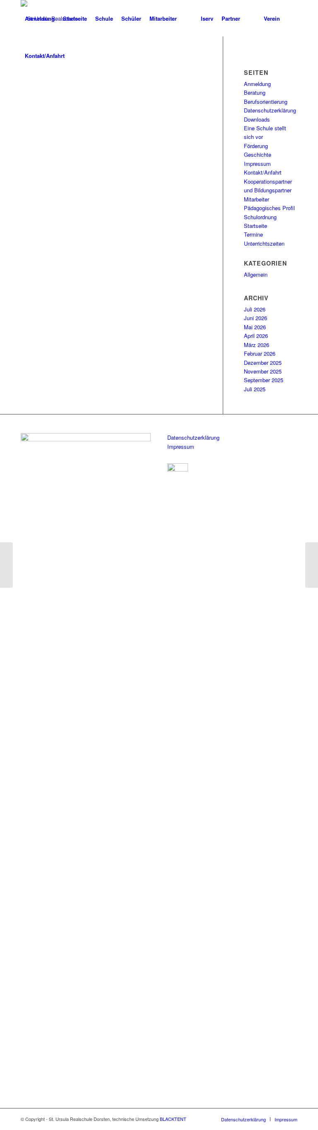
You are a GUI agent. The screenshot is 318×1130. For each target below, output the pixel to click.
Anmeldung (257, 84)
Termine (253, 234)
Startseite (255, 226)
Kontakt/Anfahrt (263, 172)
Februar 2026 (259, 353)
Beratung (254, 92)
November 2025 (263, 371)
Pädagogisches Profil (269, 208)
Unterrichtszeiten (264, 243)
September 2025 (263, 380)
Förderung (256, 146)
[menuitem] (40, 18)
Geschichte (257, 154)
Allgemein (255, 274)
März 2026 (256, 345)
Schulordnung (260, 217)
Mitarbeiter (256, 199)
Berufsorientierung (265, 101)
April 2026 (256, 336)
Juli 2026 (254, 309)
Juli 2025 (254, 389)
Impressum (257, 164)
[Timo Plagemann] (6, 565)
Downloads (257, 119)
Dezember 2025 (263, 362)
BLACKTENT (173, 1119)
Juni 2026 (255, 318)
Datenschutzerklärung (270, 110)
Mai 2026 (255, 327)
